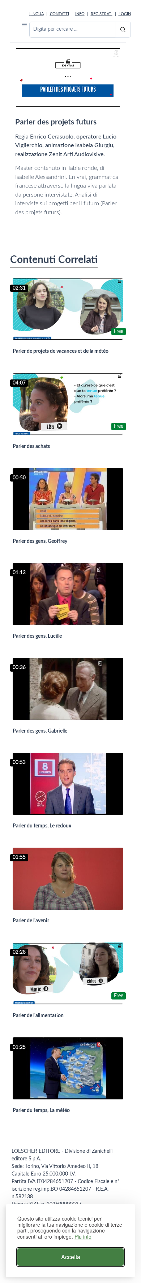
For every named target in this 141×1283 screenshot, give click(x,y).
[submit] (123, 30)
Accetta (70, 1257)
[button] (24, 24)
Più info (82, 1237)
